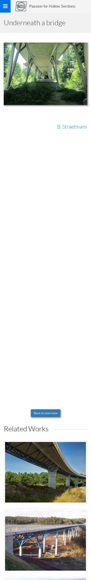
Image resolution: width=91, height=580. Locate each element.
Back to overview (45, 413)
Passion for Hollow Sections (52, 6)
